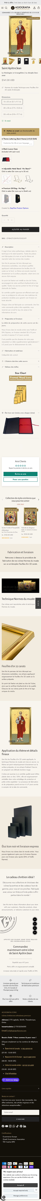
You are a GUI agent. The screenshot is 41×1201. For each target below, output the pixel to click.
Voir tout (20, 504)
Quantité (5, 215)
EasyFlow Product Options (19, 208)
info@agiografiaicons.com (17, 1031)
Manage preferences (20, 1196)
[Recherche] (7, 7)
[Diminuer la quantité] (4, 220)
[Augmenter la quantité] (12, 220)
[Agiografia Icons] (20, 8)
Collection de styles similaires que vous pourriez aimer (21, 499)
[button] (3, 1197)
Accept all (20, 1185)
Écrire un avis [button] (20, 474)
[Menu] (2, 7)
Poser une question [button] (20, 479)
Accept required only (20, 1190)
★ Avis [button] (38, 603)
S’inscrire (20, 1119)
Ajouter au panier (20, 229)
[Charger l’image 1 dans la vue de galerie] (20, 36)
